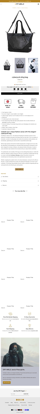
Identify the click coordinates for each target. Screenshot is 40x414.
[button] (2, 65)
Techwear (7, 402)
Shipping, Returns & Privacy (13, 405)
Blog (12, 402)
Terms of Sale (24, 405)
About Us (16, 402)
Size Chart (20, 81)
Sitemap (30, 405)
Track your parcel (31, 402)
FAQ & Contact (23, 402)
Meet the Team (7, 382)
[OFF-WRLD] (19, 4)
